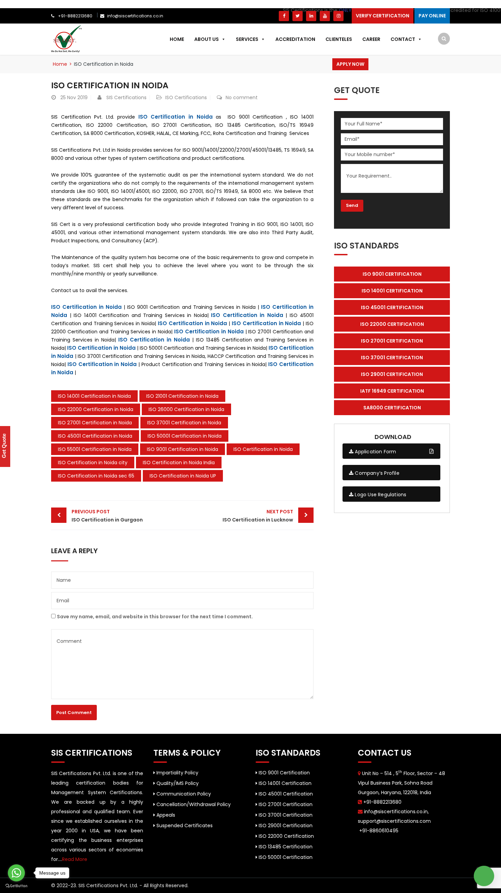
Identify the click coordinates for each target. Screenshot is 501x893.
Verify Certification (382, 15)
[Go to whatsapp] (16, 872)
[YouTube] (325, 16)
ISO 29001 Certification (285, 825)
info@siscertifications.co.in (135, 16)
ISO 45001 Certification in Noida (95, 436)
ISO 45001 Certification (285, 793)
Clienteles (338, 39)
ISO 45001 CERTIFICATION (392, 307)
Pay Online (432, 15)
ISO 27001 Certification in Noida (95, 422)
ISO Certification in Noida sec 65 (96, 475)
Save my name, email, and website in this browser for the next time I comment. (155, 616)
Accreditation (295, 39)
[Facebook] (284, 16)
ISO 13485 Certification (285, 846)
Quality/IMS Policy (177, 783)
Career (371, 39)
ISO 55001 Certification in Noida (95, 449)
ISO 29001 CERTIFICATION (392, 374)
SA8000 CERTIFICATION (392, 407)
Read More (74, 859)
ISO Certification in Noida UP (183, 475)
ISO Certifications (186, 97)
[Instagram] (338, 16)
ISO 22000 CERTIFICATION (392, 324)
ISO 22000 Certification (285, 836)
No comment (242, 97)
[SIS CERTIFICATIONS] (66, 38)
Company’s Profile (376, 473)
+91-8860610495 (378, 830)
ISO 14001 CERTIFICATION (392, 290)
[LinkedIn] (311, 16)
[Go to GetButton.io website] (16, 886)
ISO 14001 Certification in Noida (94, 396)
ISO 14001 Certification (284, 783)
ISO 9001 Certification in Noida (182, 449)
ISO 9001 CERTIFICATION (392, 274)
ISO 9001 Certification (283, 772)
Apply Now (350, 64)
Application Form (374, 451)
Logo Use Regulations (379, 494)
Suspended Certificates (184, 825)
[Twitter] (297, 16)
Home (177, 39)
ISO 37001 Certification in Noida (184, 422)
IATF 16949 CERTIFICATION (392, 391)
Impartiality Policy (176, 772)
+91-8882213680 (74, 16)
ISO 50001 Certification (285, 857)
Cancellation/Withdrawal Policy (193, 804)
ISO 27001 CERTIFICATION (392, 340)
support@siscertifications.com (394, 821)
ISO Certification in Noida (175, 116)
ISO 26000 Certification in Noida (186, 409)
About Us (206, 39)
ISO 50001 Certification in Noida (185, 436)
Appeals (165, 815)
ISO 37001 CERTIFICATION (392, 357)
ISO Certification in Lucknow (258, 515)
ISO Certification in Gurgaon (107, 515)
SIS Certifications (126, 97)
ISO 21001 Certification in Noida (182, 396)
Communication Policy (183, 793)
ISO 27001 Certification (285, 804)
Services (247, 39)
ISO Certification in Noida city (92, 462)
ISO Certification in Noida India (179, 462)
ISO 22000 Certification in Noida (95, 409)
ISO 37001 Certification (285, 815)
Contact (403, 39)
